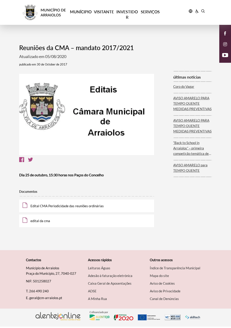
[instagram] (225, 44)
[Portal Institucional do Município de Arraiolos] (46, 12)
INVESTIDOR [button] (127, 14)
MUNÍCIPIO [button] (81, 11)
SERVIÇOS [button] (150, 11)
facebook (222, 38)
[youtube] (225, 54)
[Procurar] (203, 11)
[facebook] (225, 33)
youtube (222, 59)
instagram (222, 48)
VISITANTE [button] (104, 11)
